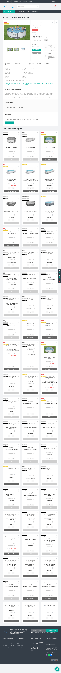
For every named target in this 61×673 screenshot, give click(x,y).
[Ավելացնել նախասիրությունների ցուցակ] (18, 133)
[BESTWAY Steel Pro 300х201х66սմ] (30, 252)
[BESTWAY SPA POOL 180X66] (49, 446)
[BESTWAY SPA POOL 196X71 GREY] (30, 468)
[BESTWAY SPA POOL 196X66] (30, 536)
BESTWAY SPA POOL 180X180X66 (49, 472)
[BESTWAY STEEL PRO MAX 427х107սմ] (50, 491)
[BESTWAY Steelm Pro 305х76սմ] (30, 203)
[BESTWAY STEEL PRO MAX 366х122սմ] (11, 139)
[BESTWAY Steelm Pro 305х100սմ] (30, 298)
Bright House (8, 659)
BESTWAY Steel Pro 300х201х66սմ (30, 256)
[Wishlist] (52, 22)
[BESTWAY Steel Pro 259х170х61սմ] (11, 203)
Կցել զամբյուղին (36, 49)
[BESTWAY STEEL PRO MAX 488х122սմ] (50, 515)
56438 (26, 84)
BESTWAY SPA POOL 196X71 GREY (30, 472)
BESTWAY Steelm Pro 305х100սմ (30, 302)
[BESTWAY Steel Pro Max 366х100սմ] (30, 275)
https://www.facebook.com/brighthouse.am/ (32, 650)
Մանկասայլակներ (21, 645)
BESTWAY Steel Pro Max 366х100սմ (30, 278)
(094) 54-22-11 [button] (49, 642)
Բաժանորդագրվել (52, 630)
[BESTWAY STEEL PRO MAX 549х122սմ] (30, 561)
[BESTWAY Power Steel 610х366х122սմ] (30, 345)
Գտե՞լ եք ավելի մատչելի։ (37, 34)
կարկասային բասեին (44, 83)
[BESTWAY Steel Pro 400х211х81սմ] (50, 252)
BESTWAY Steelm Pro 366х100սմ (30, 449)
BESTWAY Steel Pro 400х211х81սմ (49, 256)
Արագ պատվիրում (36, 53)
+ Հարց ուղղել (9, 122)
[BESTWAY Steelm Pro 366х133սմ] (50, 298)
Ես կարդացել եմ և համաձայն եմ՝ (44, 632)
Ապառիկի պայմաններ (8, 643)
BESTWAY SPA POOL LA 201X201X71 (49, 586)
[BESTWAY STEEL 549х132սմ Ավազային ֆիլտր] (50, 561)
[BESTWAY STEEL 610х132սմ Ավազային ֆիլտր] (11, 491)
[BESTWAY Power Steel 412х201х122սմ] (11, 252)
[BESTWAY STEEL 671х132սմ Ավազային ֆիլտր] (50, 537)
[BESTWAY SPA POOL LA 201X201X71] (50, 583)
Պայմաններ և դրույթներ (8, 645)
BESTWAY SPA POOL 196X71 (11, 471)
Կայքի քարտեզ (6, 648)
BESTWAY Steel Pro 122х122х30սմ (30, 403)
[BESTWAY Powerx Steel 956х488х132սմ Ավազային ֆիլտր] (11, 401)
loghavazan (15, 84)
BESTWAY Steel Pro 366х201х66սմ (11, 379)
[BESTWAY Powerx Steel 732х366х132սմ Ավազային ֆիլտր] (50, 377)
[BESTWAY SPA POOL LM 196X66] (50, 605)
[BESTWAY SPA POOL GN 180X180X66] (11, 605)
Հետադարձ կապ (6, 647)
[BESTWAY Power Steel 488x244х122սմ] (50, 322)
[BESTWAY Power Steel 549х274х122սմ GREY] (11, 561)
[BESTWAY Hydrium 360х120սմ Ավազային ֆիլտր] (50, 275)
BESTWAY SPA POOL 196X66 (30, 539)
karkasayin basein (21, 84)
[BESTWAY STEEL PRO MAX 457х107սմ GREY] (11, 515)
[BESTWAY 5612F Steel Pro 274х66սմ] (30, 230)
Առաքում (30, 1)
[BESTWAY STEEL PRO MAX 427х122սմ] (50, 349)
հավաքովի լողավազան (22, 83)
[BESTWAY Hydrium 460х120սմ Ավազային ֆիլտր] (11, 299)
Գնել (46, 40)
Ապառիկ (25, 1)
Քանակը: (34, 44)
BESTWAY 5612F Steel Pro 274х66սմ (30, 233)
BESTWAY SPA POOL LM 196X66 (49, 609)
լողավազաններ (13, 83)
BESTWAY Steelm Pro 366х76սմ (11, 449)
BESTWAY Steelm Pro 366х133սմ (49, 302)
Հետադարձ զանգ (44, 6)
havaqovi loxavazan (8, 84)
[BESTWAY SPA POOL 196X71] (11, 468)
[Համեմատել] (18, 135)
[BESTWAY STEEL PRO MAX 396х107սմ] (11, 424)
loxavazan (51, 83)
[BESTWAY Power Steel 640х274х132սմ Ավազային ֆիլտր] (30, 139)
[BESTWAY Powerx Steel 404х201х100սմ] (11, 230)
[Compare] (56, 22)
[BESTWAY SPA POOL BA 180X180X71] (30, 583)
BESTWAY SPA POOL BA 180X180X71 (30, 586)
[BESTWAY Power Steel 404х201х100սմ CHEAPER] (11, 275)
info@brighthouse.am (50, 644)
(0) (43, 22)
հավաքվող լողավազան (33, 83)
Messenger (51, 655)
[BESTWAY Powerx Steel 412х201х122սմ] (50, 230)
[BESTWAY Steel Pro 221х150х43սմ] (50, 400)
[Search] (38, 6)
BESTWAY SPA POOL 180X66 (49, 448)
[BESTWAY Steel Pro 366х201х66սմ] (11, 376)
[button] (59, 281)
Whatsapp (49, 655)
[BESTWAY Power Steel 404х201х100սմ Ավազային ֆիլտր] (11, 538)
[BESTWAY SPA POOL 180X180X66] (50, 468)
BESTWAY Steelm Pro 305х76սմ (30, 211)
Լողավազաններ (20, 642)
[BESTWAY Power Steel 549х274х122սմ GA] (30, 515)
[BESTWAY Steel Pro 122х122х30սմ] (30, 400)
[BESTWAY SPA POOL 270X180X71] (30, 605)
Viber (46, 655)
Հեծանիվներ (20, 643)
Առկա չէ (11, 159)
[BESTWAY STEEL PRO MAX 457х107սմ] (30, 376)
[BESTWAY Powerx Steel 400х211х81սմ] (11, 322)
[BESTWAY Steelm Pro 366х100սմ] (30, 446)
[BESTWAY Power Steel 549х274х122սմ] (11, 171)
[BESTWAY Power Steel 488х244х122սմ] (50, 171)
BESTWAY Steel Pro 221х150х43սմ (49, 403)
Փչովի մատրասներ (21, 647)
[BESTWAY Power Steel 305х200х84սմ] (50, 203)
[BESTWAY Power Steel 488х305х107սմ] (30, 322)
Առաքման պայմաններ (8, 642)
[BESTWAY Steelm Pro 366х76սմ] (11, 446)
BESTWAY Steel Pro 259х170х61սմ (11, 211)
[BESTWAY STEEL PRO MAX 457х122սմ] (50, 139)
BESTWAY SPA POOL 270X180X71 (30, 609)
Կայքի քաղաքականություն (50, 632)
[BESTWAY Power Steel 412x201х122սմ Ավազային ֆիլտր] (11, 345)
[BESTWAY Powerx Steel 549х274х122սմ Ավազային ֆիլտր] (30, 171)
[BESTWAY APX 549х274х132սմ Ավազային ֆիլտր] (30, 492)
